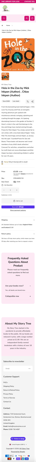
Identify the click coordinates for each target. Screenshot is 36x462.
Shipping (23, 174)
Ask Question (8, 185)
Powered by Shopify (18, 452)
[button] (5, 76)
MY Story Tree (24, 449)
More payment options (18, 210)
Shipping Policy (8, 386)
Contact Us (7, 402)
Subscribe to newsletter (13, 361)
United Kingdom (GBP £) (18, 444)
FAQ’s (5, 382)
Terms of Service (9, 398)
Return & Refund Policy (11, 390)
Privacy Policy (8, 394)
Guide (17, 182)
